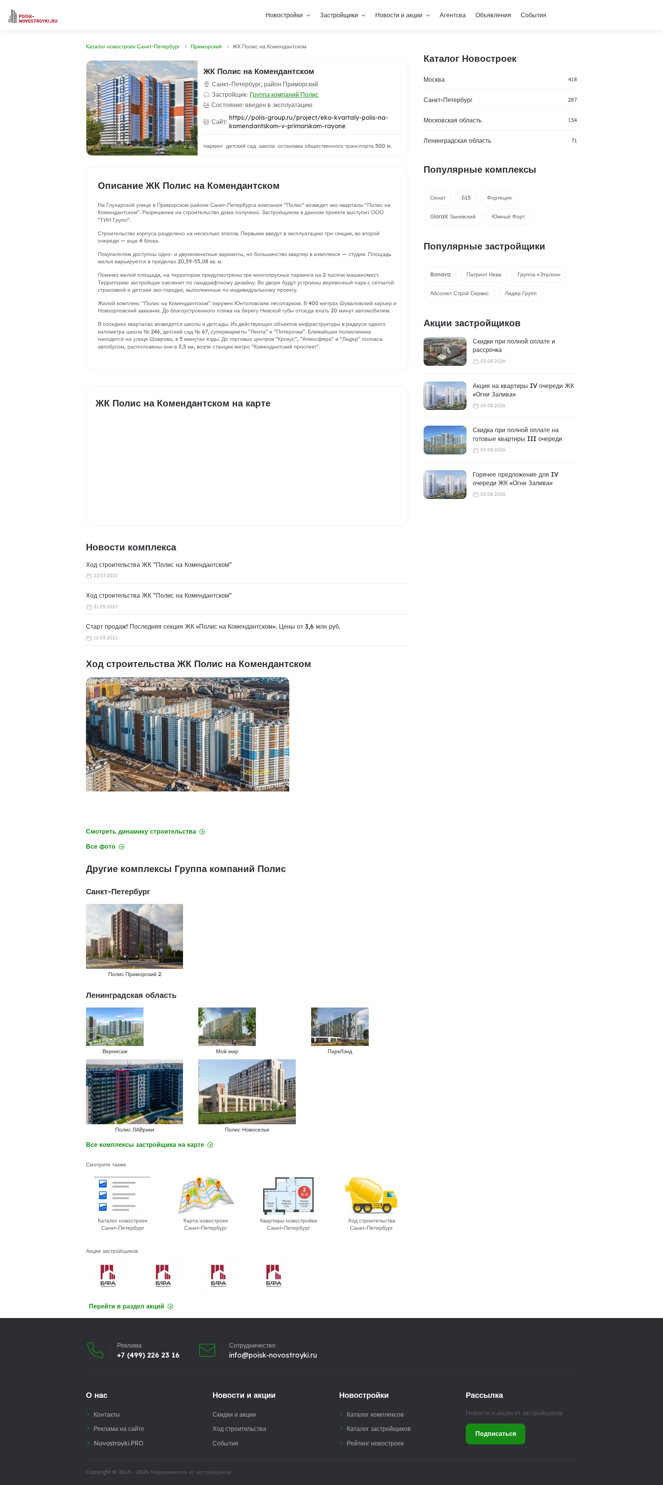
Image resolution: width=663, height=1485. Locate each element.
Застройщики (339, 15)
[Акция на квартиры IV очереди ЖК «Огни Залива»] (445, 396)
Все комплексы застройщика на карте (145, 1144)
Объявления (493, 15)
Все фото (100, 846)
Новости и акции (398, 15)
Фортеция (499, 197)
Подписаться (495, 1433)
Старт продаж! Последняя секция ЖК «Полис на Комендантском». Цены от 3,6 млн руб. (213, 626)
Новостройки (284, 15)
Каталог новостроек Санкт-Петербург (133, 46)
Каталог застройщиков (379, 1428)
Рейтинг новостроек (375, 1443)
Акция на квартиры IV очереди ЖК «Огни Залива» (523, 390)
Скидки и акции (234, 1414)
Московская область (453, 120)
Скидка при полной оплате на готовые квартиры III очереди (517, 434)
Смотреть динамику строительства (141, 831)
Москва (434, 79)
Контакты (107, 1414)
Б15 (466, 197)
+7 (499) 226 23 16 (148, 1355)
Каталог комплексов (375, 1414)
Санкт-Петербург (448, 100)
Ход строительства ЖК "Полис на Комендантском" (159, 564)
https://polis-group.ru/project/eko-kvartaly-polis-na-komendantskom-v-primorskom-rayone (308, 122)
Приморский (206, 46)
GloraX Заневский (453, 216)
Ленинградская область (457, 140)
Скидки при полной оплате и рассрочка (514, 345)
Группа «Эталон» (539, 274)
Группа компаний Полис (284, 94)
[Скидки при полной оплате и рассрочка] (445, 351)
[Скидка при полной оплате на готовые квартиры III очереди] (445, 440)
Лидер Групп (521, 293)
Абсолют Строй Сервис (459, 293)
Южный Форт (508, 216)
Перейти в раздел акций (126, 1306)
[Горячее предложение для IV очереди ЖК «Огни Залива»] (445, 484)
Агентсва (453, 15)
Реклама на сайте (119, 1428)
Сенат (437, 197)
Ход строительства (239, 1428)
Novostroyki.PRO (118, 1443)
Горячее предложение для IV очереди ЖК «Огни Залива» (515, 479)
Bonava (440, 274)
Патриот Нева (484, 274)
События (533, 15)
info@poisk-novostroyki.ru (273, 1355)
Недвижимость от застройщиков (190, 1471)
